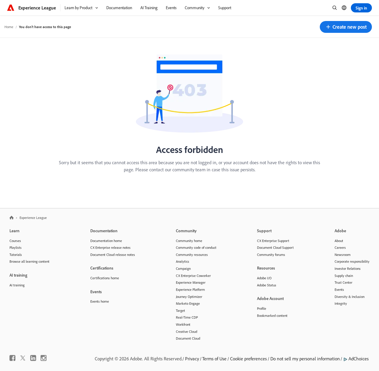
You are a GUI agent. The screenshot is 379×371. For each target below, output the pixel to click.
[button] (346, 27)
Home (8, 27)
